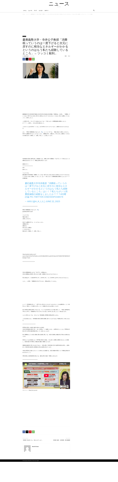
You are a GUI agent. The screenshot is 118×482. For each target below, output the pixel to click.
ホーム (24, 10)
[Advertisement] (46, 25)
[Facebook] (24, 59)
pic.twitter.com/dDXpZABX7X (46, 197)
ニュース (30, 10)
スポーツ (46, 10)
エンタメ (41, 10)
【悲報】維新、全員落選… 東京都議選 (61, 440)
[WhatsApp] (33, 59)
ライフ (35, 10)
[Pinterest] (30, 59)
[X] (27, 59)
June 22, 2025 (53, 201)
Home (24, 14)
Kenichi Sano (26, 56)
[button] (93, 10)
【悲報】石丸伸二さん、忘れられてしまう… (33, 440)
